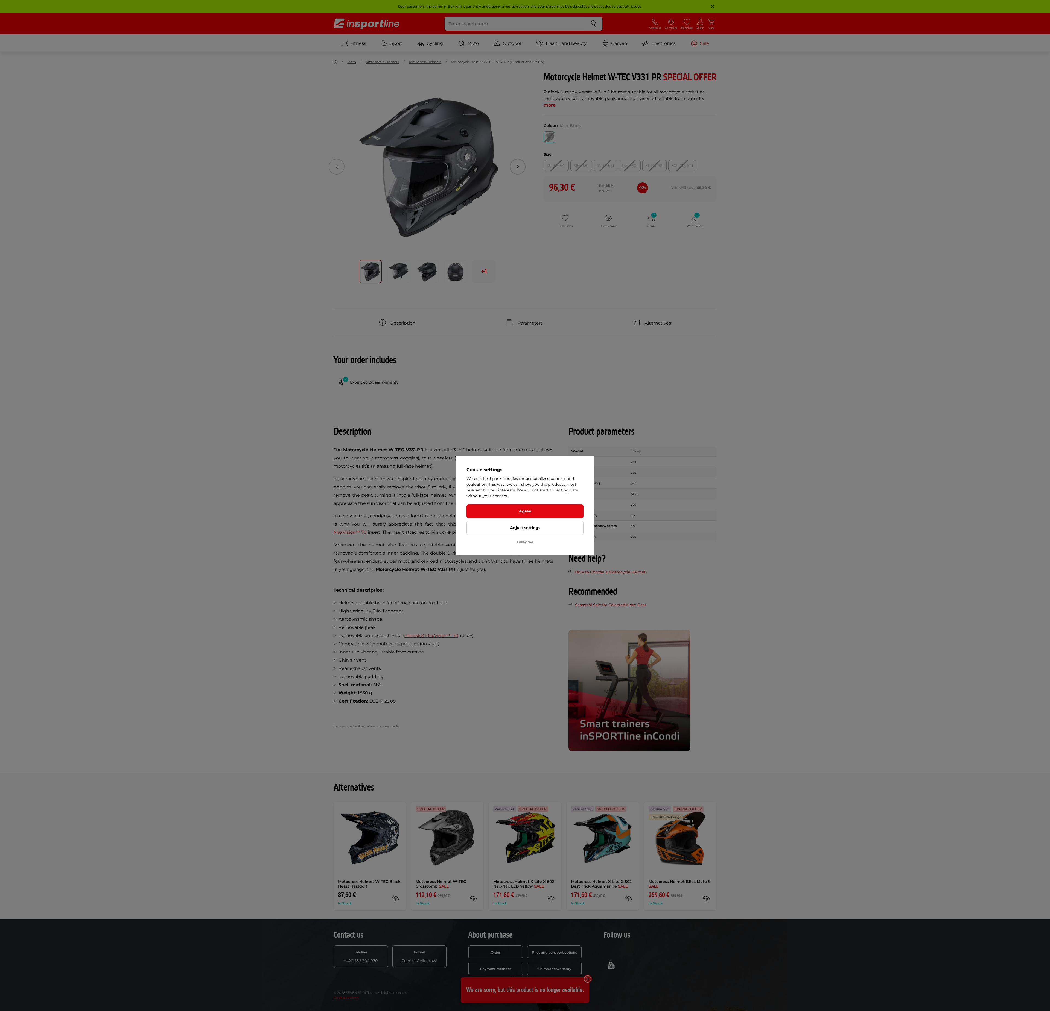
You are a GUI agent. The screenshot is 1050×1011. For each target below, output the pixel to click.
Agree (525, 511)
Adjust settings (525, 527)
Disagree (525, 542)
